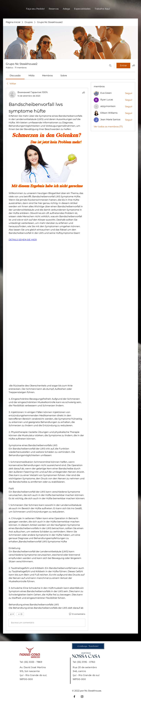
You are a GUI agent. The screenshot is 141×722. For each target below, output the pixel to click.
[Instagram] (82, 696)
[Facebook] (74, 696)
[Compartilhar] (83, 92)
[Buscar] (110, 65)
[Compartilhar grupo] (133, 65)
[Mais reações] (20, 614)
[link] (15, 75)
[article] (47, 359)
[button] (54, 8)
